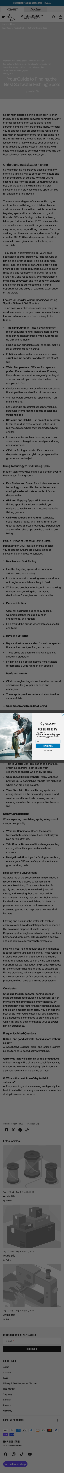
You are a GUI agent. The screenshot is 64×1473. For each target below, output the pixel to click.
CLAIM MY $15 (48, 746)
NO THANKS (48, 750)
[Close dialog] (62, 714)
